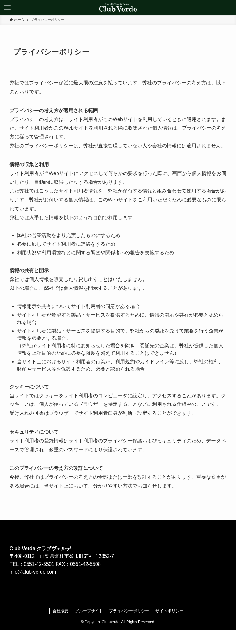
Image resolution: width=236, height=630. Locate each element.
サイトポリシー (169, 611)
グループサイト (89, 611)
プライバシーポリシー (129, 611)
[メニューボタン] (7, 7)
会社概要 (61, 611)
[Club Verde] (118, 7)
